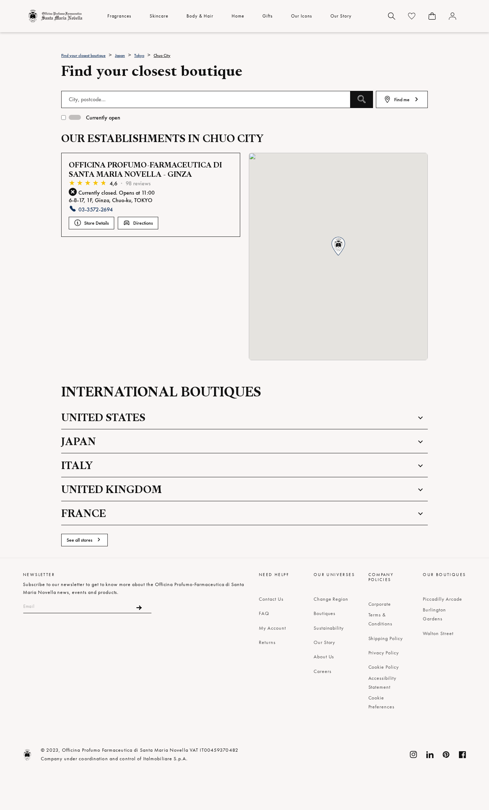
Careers (322, 671)
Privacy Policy (383, 652)
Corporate (379, 604)
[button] (338, 247)
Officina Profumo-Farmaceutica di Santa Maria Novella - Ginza (145, 169)
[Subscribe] (139, 607)
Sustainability (329, 628)
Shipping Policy (385, 638)
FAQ (264, 613)
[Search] (392, 16)
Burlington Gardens (434, 614)
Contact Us (271, 599)
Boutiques (325, 613)
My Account (272, 628)
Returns (267, 642)
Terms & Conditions (380, 619)
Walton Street (438, 633)
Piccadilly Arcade (442, 599)
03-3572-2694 (95, 209)
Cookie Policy (383, 667)
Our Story (324, 642)
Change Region (331, 599)
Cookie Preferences (381, 702)
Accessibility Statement (382, 682)
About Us (324, 656)
